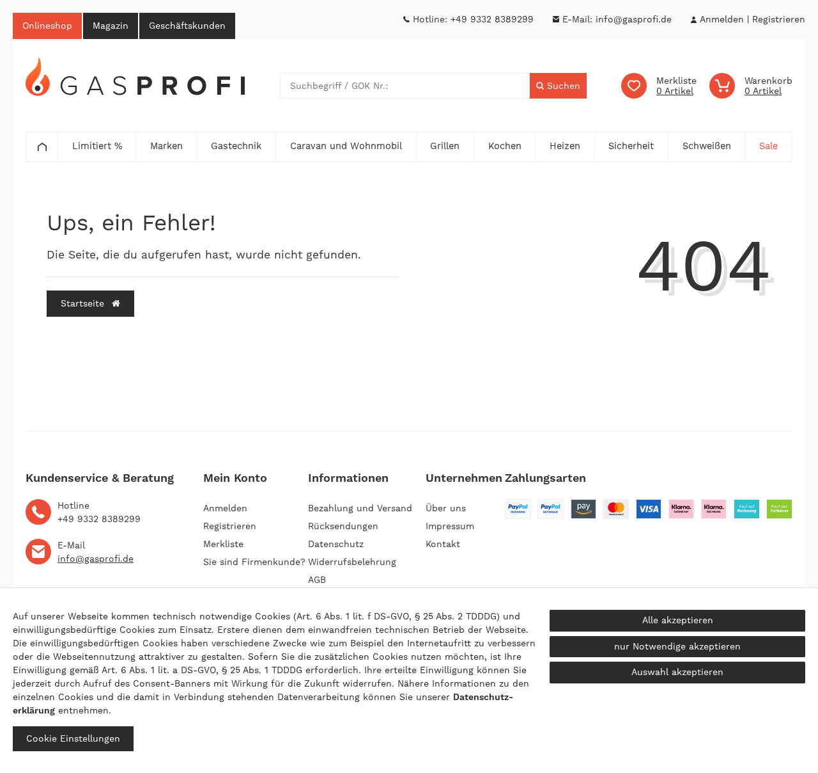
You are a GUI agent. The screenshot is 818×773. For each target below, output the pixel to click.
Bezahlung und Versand (360, 508)
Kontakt (443, 544)
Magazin (110, 25)
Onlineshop (47, 25)
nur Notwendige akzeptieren (677, 646)
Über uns (446, 508)
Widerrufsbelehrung (352, 562)
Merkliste (223, 544)
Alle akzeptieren (677, 620)
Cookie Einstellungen (73, 738)
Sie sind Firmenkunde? (254, 562)
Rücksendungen (343, 526)
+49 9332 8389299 (492, 19)
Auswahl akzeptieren (677, 672)
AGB (317, 580)
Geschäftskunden (187, 25)
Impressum (450, 526)
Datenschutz (336, 544)
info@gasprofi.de (634, 19)
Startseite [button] (84, 303)
